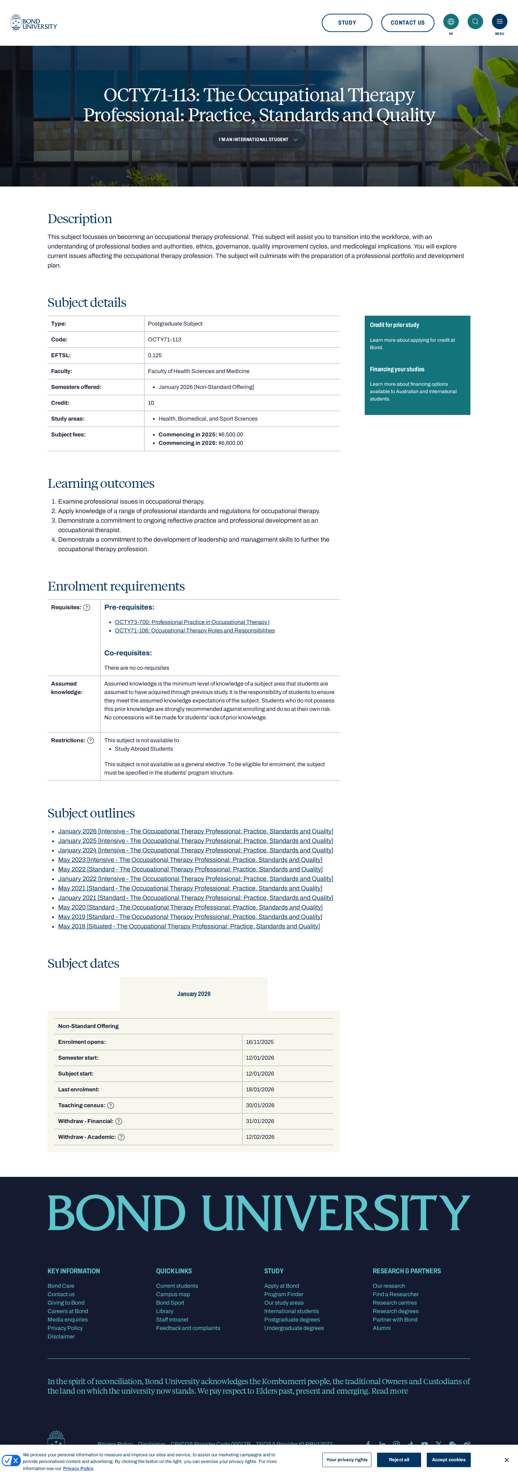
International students (291, 1311)
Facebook (368, 1444)
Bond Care (61, 1286)
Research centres (395, 1303)
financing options (429, 384)
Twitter (438, 1444)
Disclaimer (61, 1336)
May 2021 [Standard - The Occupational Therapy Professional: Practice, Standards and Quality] (190, 888)
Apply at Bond (281, 1286)
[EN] (451, 21)
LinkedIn (382, 1444)
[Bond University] (34, 23)
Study (347, 22)
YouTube (424, 1444)
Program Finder (283, 1294)
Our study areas (284, 1303)
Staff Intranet (172, 1320)
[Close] (506, 1460)
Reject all (399, 1459)
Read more (389, 1390)
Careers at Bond (68, 1311)
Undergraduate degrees (294, 1328)
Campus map (173, 1294)
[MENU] (499, 21)
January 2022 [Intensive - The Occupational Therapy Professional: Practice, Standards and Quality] (195, 878)
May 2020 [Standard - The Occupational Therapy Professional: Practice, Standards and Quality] (190, 907)
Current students (177, 1286)
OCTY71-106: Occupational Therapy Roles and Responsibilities (195, 630)
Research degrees (396, 1311)
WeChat (452, 1444)
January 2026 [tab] (194, 993)
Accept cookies (449, 1459)
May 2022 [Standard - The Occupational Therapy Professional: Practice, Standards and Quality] (190, 869)
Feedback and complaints (188, 1328)
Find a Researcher (396, 1294)
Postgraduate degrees (292, 1320)
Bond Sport (170, 1303)
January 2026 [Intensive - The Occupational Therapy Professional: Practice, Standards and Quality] (195, 831)
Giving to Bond (66, 1303)
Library (164, 1311)
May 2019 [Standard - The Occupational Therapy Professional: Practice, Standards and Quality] (190, 916)
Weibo (466, 1444)
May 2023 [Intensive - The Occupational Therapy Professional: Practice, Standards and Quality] (190, 859)
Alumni (382, 1328)
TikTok (410, 1444)
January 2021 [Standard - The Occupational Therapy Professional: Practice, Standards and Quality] (195, 897)
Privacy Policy (65, 1328)
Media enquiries (68, 1320)
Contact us (408, 22)
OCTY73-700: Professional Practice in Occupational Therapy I (192, 622)
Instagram (396, 1444)
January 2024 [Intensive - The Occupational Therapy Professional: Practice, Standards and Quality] (195, 850)
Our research (389, 1286)
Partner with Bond (395, 1320)
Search (475, 21)
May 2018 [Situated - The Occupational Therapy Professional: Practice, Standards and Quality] (189, 926)
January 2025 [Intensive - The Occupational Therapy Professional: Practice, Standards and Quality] (195, 840)
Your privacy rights (347, 1459)
